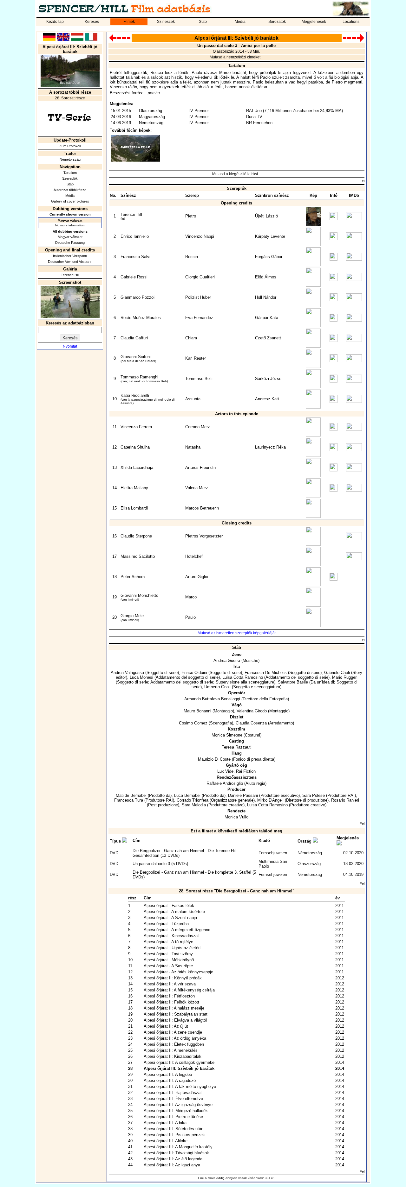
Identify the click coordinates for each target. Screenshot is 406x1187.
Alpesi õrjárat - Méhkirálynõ (169, 959)
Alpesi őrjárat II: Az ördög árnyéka (175, 1038)
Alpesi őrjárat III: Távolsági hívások (176, 1152)
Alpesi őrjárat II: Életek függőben (174, 1044)
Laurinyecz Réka (270, 447)
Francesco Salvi (135, 256)
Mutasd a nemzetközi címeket (235, 57)
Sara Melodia (194, 805)
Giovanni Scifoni (136, 356)
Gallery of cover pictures (70, 201)
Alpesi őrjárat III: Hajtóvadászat (173, 1092)
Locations (351, 21)
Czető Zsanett (268, 338)
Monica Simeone (227, 735)
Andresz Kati (267, 399)
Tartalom (70, 173)
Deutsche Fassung (70, 242)
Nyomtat (70, 346)
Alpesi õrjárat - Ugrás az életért (172, 947)
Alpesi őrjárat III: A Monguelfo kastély (178, 1146)
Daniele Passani (243, 795)
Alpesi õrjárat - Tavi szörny (168, 953)
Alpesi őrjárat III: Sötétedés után (173, 1128)
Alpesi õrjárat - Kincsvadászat (171, 935)
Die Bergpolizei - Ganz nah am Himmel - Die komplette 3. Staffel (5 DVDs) (194, 874)
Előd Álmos (265, 277)
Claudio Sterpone (136, 536)
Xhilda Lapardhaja (137, 467)
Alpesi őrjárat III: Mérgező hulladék (176, 1110)
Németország (70, 159)
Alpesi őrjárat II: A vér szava (170, 984)
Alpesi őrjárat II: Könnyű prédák (173, 978)
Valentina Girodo (252, 711)
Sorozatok (277, 21)
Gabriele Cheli (337, 672)
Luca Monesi (141, 677)
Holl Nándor (265, 297)
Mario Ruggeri (344, 677)
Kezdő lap (55, 21)
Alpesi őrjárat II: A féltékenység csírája (179, 990)
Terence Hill (70, 275)
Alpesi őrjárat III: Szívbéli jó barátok (179, 1068)
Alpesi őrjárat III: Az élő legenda (173, 1159)
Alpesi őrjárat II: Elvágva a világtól (175, 1020)
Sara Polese (313, 795)
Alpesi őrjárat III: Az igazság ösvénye (178, 1104)
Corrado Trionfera (192, 800)
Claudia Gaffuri (134, 338)
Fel (362, 181)
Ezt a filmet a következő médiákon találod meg (236, 831)
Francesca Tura (128, 800)
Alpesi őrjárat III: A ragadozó (170, 1080)
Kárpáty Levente (270, 236)
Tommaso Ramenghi (139, 377)
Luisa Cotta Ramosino (242, 677)
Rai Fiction (246, 771)
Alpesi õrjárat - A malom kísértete (174, 911)
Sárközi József (269, 378)
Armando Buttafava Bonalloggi (212, 699)
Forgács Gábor (268, 256)
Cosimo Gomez (193, 723)
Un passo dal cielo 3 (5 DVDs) (160, 863)
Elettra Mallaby (134, 487)
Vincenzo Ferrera (136, 426)
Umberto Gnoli (217, 686)
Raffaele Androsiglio (224, 783)
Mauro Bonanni (197, 711)
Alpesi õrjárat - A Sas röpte (168, 966)
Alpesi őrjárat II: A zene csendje (173, 1032)
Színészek (166, 21)
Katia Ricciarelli (135, 395)
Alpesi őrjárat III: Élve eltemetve (173, 1098)
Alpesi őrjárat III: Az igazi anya (172, 1165)
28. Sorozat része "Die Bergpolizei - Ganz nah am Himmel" (236, 891)
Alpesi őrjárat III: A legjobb (168, 1074)
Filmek (129, 21)
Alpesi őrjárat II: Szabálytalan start (175, 1014)
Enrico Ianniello (135, 236)
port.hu (154, 93)
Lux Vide (225, 771)
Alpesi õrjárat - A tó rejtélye (168, 941)
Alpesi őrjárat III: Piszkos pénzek (174, 1134)
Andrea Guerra (226, 660)
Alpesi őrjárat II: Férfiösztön (169, 996)
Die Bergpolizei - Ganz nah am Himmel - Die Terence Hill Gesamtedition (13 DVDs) (185, 853)
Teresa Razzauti (237, 747)
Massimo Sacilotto (138, 556)
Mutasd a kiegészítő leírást (235, 174)
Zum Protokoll (70, 146)
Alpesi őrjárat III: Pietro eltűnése (173, 1116)
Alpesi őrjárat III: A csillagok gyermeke (179, 1062)
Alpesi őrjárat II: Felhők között (171, 1002)
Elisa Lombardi (134, 508)
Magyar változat (70, 237)
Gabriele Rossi (134, 277)
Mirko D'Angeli (270, 800)
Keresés (92, 21)
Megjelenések (314, 21)
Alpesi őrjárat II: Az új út (166, 1026)
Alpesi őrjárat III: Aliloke (165, 1140)
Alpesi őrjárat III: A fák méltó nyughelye (180, 1086)
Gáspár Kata (266, 317)
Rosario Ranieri (345, 800)
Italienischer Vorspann (70, 256)
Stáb (203, 21)
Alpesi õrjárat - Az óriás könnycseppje (178, 972)
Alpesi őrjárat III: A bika (165, 1122)
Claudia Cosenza (251, 723)
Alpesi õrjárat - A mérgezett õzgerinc (177, 929)
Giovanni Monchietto (139, 595)
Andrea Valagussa (127, 672)
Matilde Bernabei (131, 795)
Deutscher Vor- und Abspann (70, 261)
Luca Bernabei (187, 795)
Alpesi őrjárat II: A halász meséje (174, 1008)
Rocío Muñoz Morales (141, 317)
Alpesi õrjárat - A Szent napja (170, 917)
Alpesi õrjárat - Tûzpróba (166, 923)
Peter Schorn (133, 576)
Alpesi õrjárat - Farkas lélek (169, 905)
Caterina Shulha (135, 447)
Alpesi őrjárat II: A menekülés (171, 1050)
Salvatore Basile (293, 682)
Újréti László (266, 216)
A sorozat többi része (70, 190)
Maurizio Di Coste (214, 759)
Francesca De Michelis (266, 672)
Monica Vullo (236, 817)
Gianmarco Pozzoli (138, 297)
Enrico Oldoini (194, 672)
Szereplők (70, 178)
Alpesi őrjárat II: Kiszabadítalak (172, 1056)
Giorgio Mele (132, 615)
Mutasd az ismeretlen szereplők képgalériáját (237, 633)
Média (240, 21)
